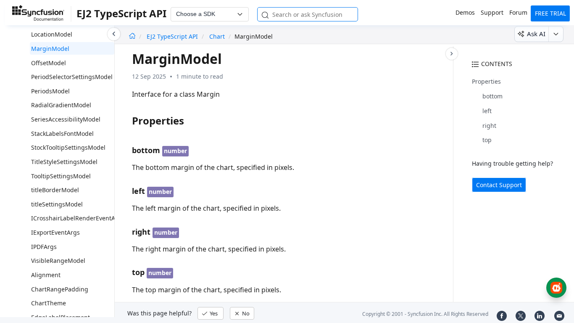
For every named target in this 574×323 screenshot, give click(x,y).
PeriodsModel (50, 91)
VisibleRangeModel (58, 261)
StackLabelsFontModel (62, 134)
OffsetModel (48, 63)
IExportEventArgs (55, 232)
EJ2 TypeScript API (173, 36)
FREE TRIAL (550, 13)
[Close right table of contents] (451, 53)
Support (492, 12)
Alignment (46, 275)
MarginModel (50, 49)
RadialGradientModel (61, 105)
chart (217, 36)
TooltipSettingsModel (61, 176)
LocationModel (51, 34)
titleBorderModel (55, 190)
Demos (465, 12)
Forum (518, 12)
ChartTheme (48, 303)
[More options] (555, 34)
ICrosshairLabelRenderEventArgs (77, 218)
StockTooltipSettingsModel (68, 147)
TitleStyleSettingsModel (64, 162)
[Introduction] (132, 36)
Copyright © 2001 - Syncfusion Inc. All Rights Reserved (425, 314)
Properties (486, 81)
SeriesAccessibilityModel (65, 119)
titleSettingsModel (57, 204)
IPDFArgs (44, 247)
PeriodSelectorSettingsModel (72, 77)
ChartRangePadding (59, 289)
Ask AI (536, 33)
